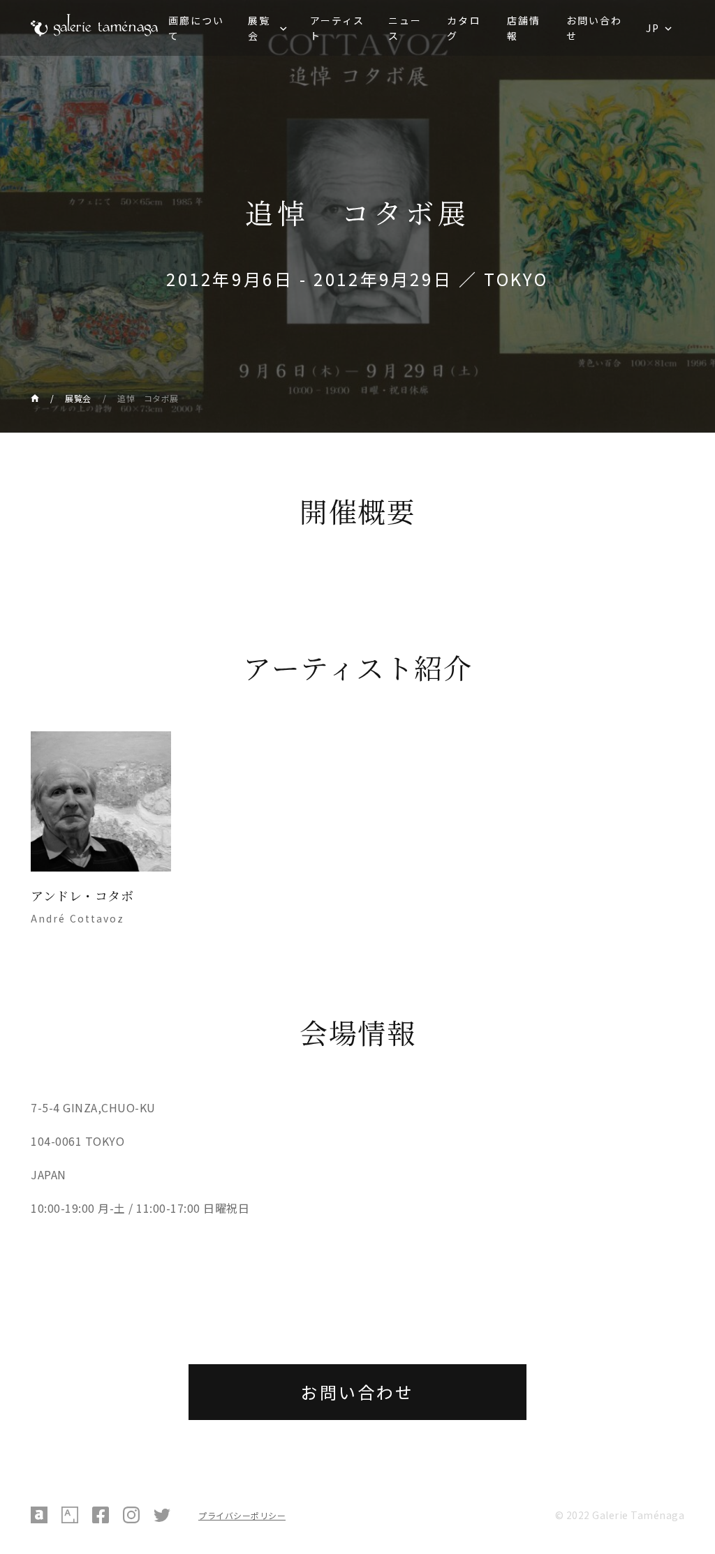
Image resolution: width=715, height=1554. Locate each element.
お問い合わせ (594, 28)
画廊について (196, 28)
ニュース (405, 28)
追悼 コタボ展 (148, 398)
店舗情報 (523, 28)
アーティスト (337, 28)
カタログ (463, 28)
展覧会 (259, 28)
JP (653, 28)
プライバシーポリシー (242, 1515)
